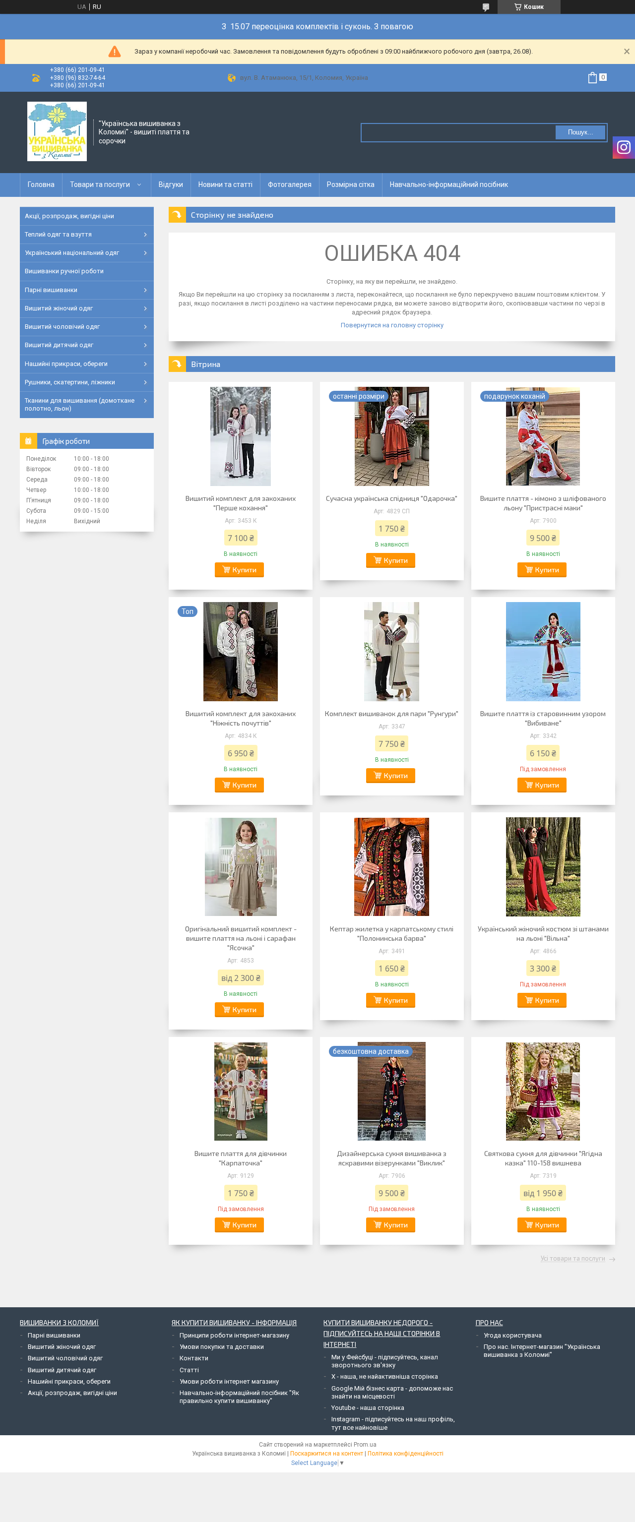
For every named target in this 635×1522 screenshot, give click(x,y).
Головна (41, 184)
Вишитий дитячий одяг (59, 345)
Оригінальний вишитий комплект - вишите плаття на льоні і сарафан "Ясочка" (241, 938)
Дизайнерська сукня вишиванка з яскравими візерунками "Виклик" (391, 1158)
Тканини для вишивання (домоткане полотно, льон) (79, 404)
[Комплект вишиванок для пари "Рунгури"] (392, 651)
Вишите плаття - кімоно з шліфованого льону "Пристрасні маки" (543, 503)
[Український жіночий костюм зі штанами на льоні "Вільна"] (543, 866)
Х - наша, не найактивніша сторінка (384, 1376)
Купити (244, 569)
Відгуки (171, 184)
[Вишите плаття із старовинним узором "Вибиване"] (543, 651)
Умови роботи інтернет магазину (229, 1381)
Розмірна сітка (351, 184)
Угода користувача (513, 1335)
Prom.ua (365, 1444)
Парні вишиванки (51, 290)
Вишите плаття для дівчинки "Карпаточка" (240, 1158)
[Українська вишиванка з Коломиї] (57, 131)
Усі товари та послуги (573, 1258)
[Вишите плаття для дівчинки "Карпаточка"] (241, 1091)
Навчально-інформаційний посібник (449, 184)
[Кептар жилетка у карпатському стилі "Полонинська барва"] (392, 866)
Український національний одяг (72, 252)
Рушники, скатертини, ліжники (70, 382)
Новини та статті (225, 184)
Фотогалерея (290, 184)
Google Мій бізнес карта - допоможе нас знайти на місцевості (392, 1392)
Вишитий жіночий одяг (59, 308)
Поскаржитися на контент (326, 1453)
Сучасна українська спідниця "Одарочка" (391, 498)
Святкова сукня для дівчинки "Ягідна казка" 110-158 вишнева (543, 1158)
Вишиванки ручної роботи (64, 271)
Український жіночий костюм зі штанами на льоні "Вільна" (543, 933)
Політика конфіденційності (406, 1453)
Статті (189, 1370)
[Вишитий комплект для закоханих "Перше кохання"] (241, 436)
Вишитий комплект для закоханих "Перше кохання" (241, 503)
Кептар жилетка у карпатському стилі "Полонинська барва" (391, 933)
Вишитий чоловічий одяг (62, 326)
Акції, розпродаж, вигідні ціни (69, 216)
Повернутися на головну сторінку (392, 325)
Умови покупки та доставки (222, 1346)
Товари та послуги (100, 184)
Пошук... (580, 132)
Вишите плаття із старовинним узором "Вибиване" (543, 718)
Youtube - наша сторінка (367, 1407)
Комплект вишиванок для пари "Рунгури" (391, 713)
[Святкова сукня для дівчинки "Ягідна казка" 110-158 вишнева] (543, 1091)
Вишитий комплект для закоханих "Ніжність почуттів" (241, 718)
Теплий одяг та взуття (58, 234)
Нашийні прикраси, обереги (66, 363)
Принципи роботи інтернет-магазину (234, 1335)
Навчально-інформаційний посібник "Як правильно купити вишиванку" (239, 1396)
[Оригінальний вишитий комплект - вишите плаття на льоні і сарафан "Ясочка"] (241, 866)
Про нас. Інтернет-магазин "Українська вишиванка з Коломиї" (542, 1350)
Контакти (194, 1358)
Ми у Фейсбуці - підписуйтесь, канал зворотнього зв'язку (384, 1361)
